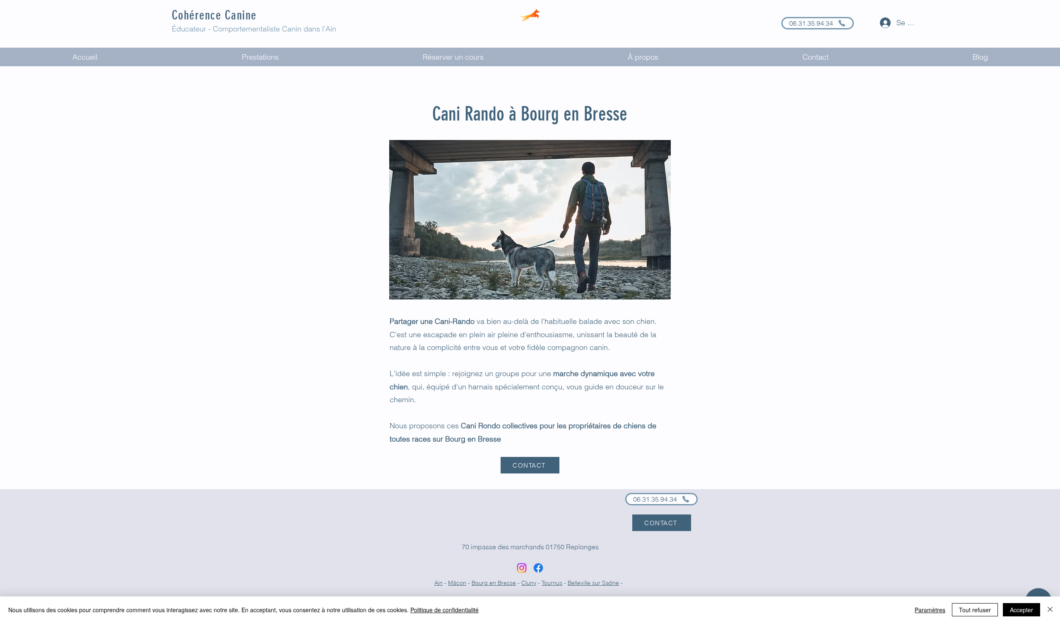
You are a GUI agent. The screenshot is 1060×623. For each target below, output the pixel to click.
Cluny (528, 583)
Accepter (1021, 610)
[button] (260, 57)
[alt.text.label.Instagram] (522, 568)
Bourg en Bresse (494, 583)
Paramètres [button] (930, 610)
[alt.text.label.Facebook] (538, 568)
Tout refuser (975, 610)
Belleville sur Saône (593, 583)
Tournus (552, 583)
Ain (438, 583)
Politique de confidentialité (444, 610)
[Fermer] (1050, 609)
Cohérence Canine (214, 15)
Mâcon (457, 583)
